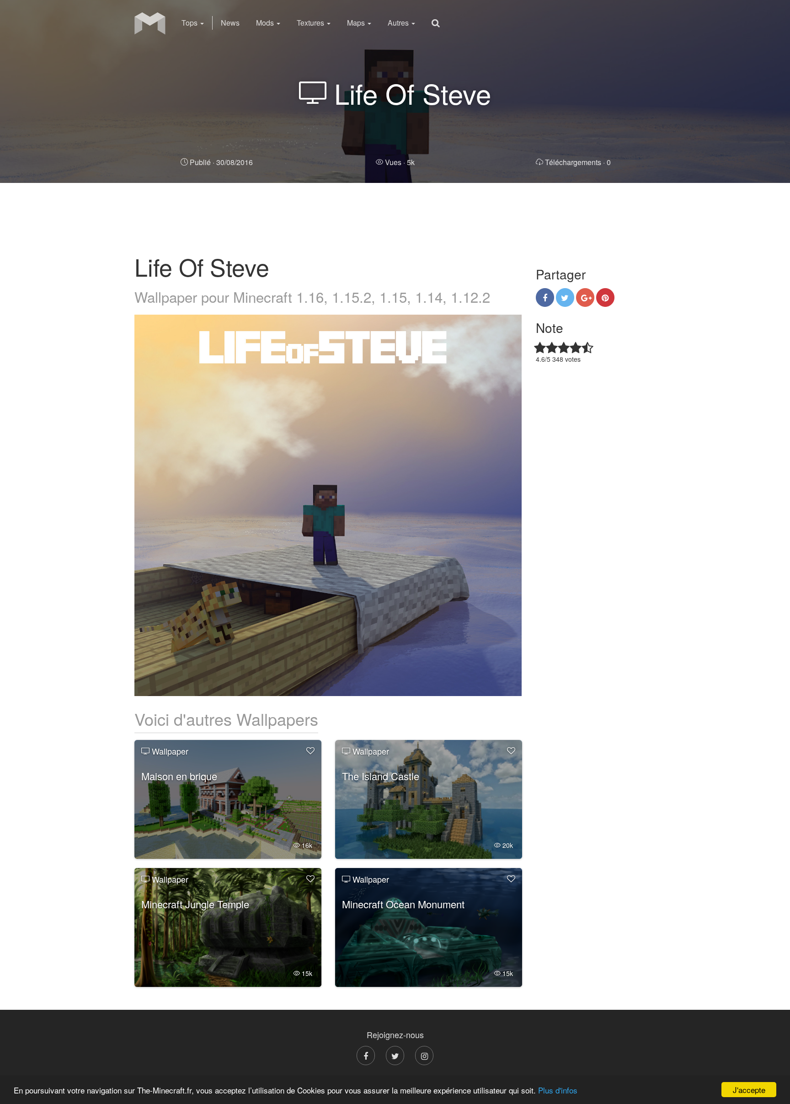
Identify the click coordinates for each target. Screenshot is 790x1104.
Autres (399, 22)
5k (400, 162)
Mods (266, 22)
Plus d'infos (557, 1090)
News (230, 22)
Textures (311, 22)
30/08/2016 (221, 162)
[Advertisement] (395, 217)
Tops (190, 22)
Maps (357, 22)
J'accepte (749, 1089)
